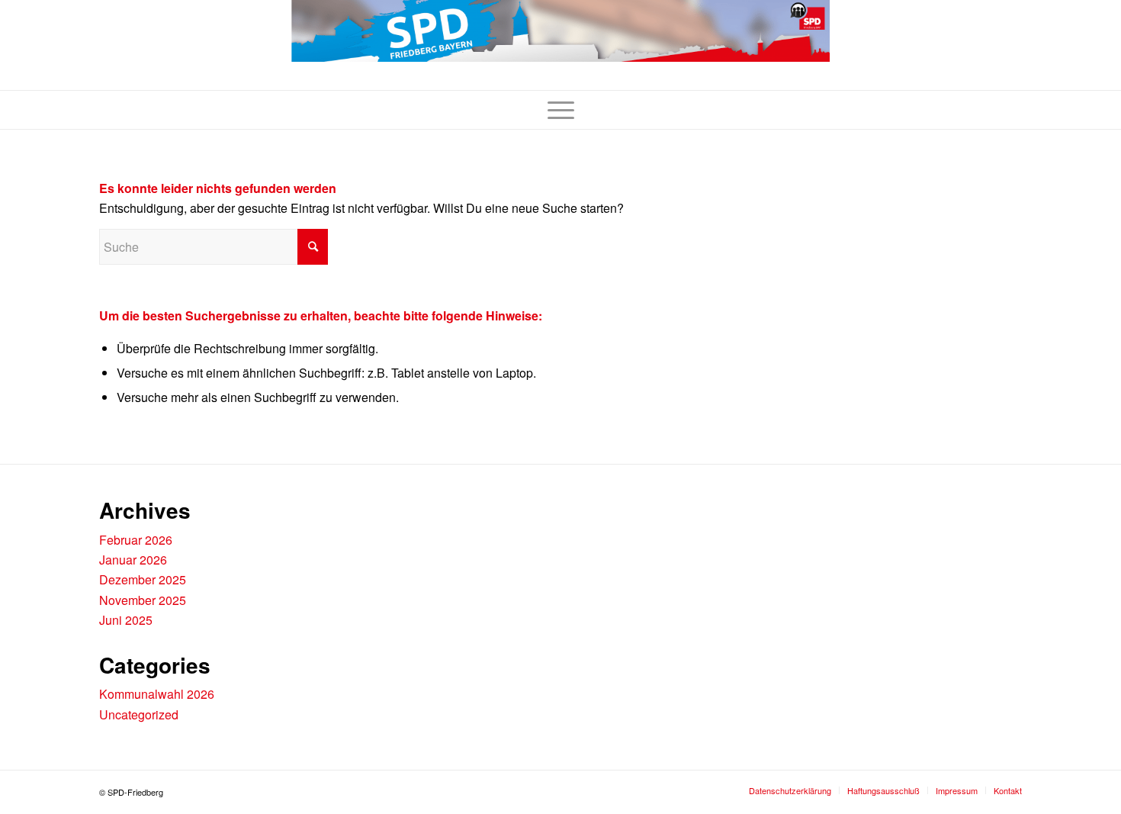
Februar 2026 (135, 540)
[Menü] (561, 110)
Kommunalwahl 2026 (156, 694)
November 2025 (142, 600)
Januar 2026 (133, 559)
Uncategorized (138, 714)
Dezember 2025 (142, 579)
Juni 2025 (126, 620)
